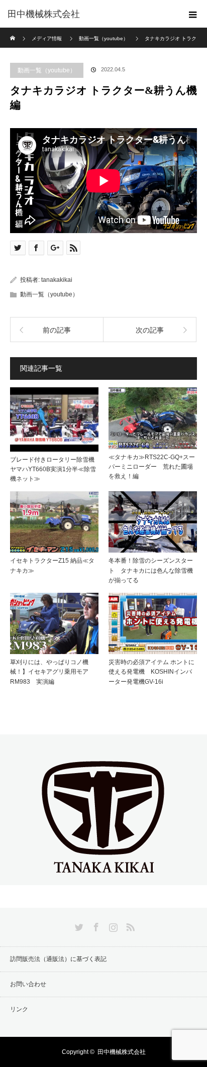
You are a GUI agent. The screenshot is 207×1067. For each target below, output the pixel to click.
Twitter (77, 925)
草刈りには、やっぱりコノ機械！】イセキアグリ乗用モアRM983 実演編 (49, 672)
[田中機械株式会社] (103, 876)
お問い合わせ (28, 984)
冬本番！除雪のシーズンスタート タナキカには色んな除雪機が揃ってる (151, 570)
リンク (19, 1009)
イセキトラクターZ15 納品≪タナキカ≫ (52, 565)
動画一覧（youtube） (47, 70)
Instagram (112, 925)
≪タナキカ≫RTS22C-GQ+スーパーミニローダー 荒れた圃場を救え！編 (152, 467)
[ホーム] (13, 31)
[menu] (193, 14)
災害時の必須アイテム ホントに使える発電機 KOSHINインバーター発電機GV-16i (151, 672)
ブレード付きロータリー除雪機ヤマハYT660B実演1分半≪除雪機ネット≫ (53, 469)
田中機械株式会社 (44, 14)
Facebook (94, 925)
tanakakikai (56, 279)
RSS (129, 925)
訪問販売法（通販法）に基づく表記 (58, 959)
